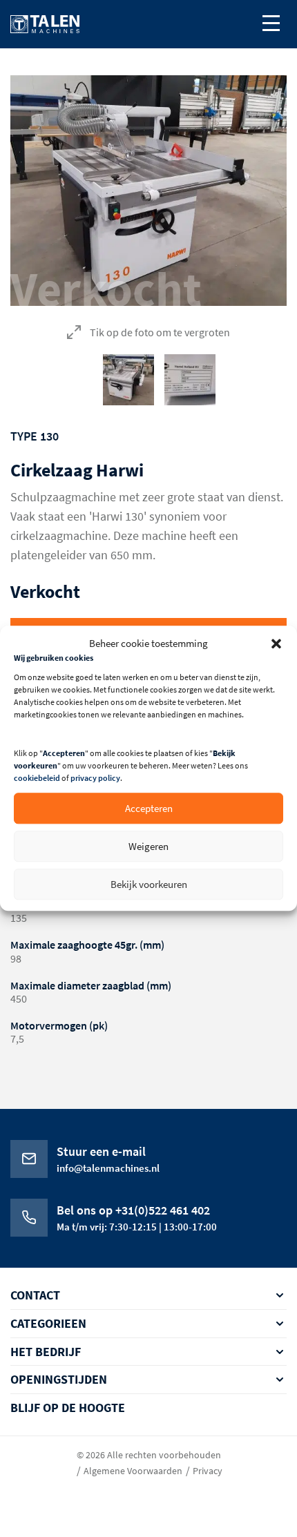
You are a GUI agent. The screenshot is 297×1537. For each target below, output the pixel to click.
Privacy (207, 1470)
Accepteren (149, 808)
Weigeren (148, 846)
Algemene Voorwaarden (133, 1470)
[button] (276, 643)
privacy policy (95, 778)
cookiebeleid (37, 778)
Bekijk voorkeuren (149, 884)
